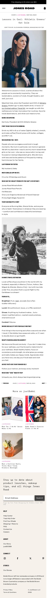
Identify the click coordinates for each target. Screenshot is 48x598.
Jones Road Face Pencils (12, 188)
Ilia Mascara (6, 191)
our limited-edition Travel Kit (13, 108)
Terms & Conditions (9, 592)
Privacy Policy (8, 589)
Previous (6, 383)
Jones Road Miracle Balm (12, 185)
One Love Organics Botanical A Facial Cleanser (20, 195)
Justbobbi (21, 15)
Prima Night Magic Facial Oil (13, 198)
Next (43, 383)
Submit (39, 498)
